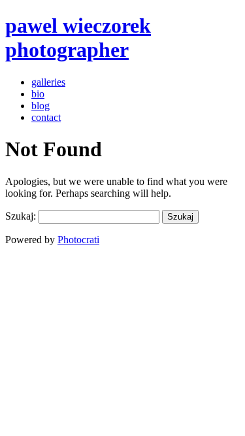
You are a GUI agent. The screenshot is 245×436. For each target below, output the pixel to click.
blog (40, 105)
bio (37, 93)
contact (46, 117)
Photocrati (78, 239)
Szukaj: (20, 216)
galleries (48, 82)
